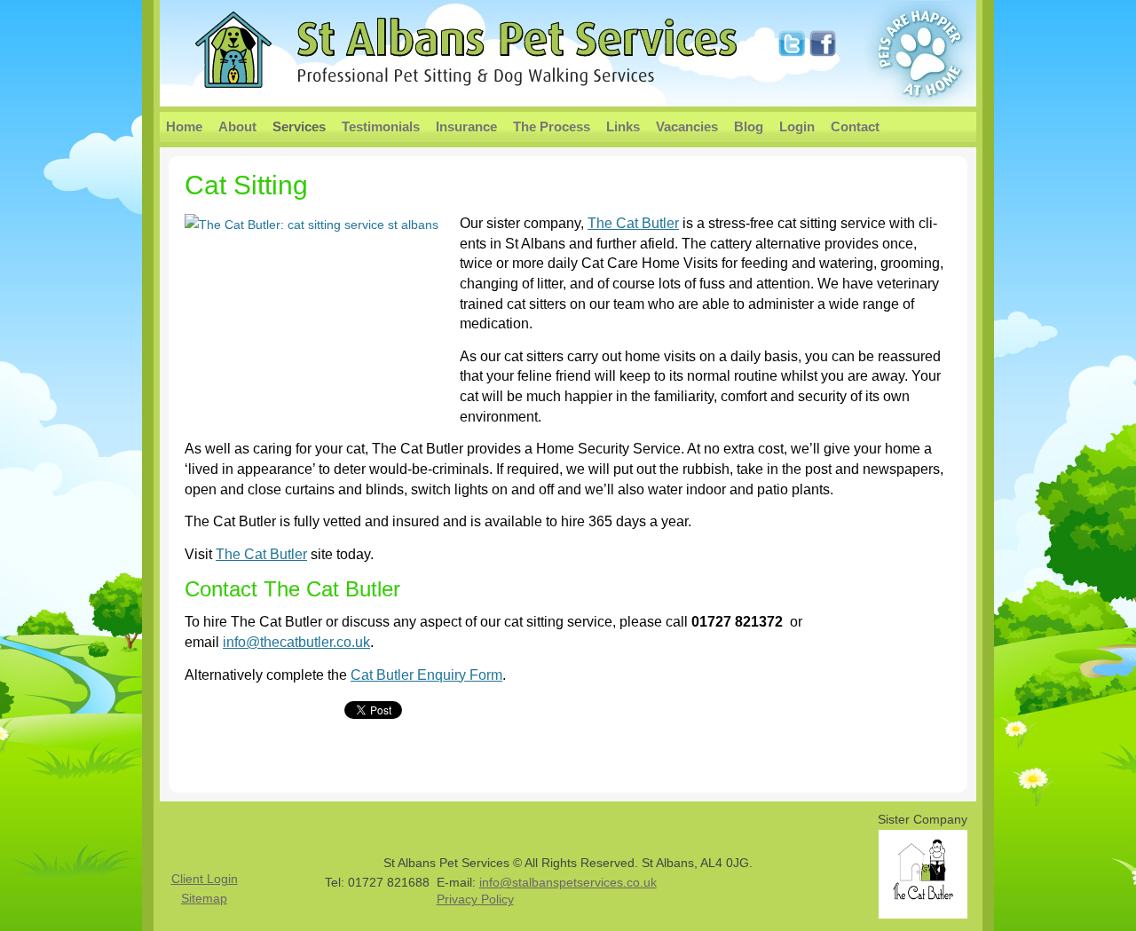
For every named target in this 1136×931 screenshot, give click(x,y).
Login (797, 126)
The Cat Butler (633, 223)
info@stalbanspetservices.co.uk (568, 882)
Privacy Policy (475, 899)
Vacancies (687, 126)
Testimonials (381, 126)
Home (184, 126)
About (237, 126)
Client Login (204, 879)
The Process (551, 126)
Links (623, 126)
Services (299, 126)
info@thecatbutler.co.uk (296, 642)
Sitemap (204, 898)
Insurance (466, 126)
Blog (748, 126)
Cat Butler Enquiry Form (426, 674)
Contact (855, 126)
